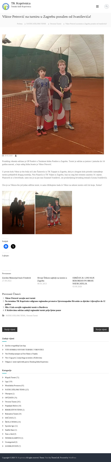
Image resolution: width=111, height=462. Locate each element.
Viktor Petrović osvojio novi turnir (20, 298)
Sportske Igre (9, 426)
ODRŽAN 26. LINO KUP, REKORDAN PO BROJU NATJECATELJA (84, 281)
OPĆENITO (9, 398)
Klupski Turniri (10, 378)
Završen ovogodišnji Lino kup (15, 346)
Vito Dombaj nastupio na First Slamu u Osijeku (21, 354)
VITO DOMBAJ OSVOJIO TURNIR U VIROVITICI (24, 350)
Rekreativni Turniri (11, 414)
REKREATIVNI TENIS (13, 410)
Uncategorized (10, 442)
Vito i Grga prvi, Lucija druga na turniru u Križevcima (23, 358)
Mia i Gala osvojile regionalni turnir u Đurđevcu (26, 307)
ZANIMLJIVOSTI (11, 446)
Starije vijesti (9, 329)
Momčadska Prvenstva (13, 386)
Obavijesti (8, 394)
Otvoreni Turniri (55, 24)
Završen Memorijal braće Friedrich (16, 278)
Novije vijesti (101, 329)
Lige (6, 382)
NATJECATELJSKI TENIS (36, 24)
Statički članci (9, 430)
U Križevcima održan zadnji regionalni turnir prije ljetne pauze (33, 310)
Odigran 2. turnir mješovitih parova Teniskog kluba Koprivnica (26, 362)
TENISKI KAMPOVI (13, 438)
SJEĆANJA (9, 418)
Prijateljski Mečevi (11, 406)
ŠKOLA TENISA (11, 422)
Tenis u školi (9, 434)
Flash (47, 458)
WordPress (72, 458)
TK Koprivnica (20, 3)
